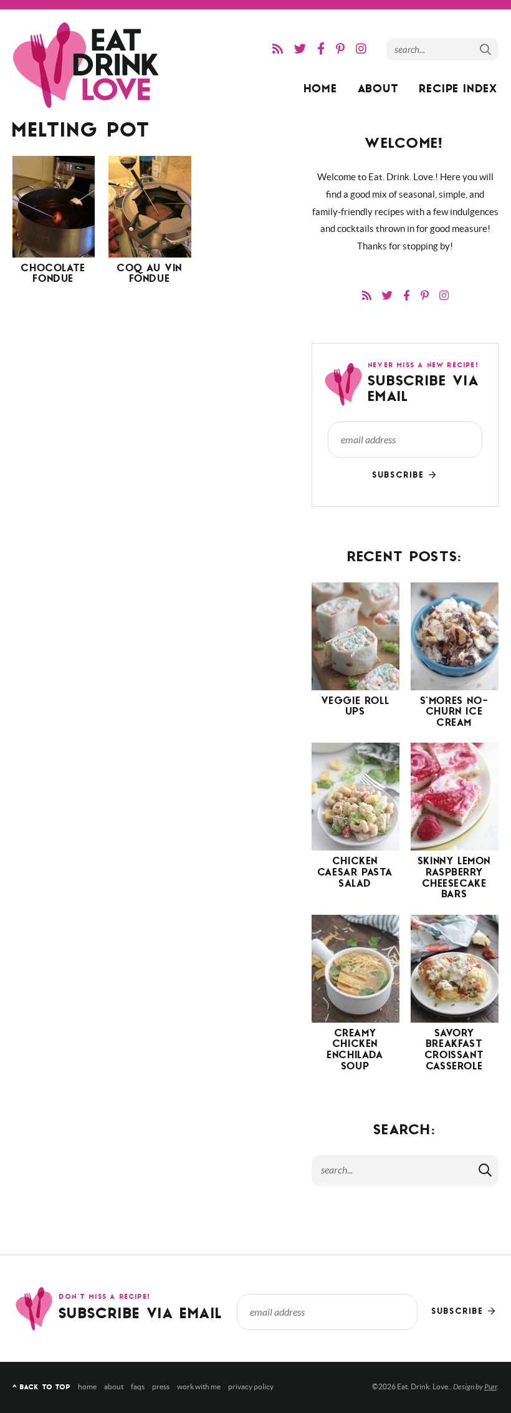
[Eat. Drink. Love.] (87, 65)
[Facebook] (321, 49)
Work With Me (199, 1386)
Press (161, 1386)
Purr (490, 1386)
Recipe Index (458, 90)
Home (321, 90)
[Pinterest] (340, 49)
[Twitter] (300, 49)
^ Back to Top (41, 1387)
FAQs (138, 1386)
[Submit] (486, 48)
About (378, 90)
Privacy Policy (251, 1386)
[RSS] (277, 49)
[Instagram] (361, 49)
